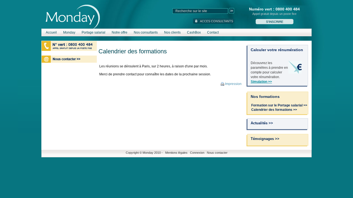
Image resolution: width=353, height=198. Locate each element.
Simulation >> (261, 82)
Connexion (197, 152)
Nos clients (172, 32)
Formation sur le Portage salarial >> (279, 105)
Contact (213, 32)
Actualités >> (262, 123)
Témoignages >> (265, 139)
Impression (233, 84)
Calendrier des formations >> (274, 110)
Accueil (51, 32)
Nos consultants (146, 32)
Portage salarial (93, 32)
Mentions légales (176, 152)
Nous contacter (217, 152)
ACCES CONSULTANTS (216, 21)
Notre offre (119, 32)
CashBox (194, 32)
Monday (69, 32)
